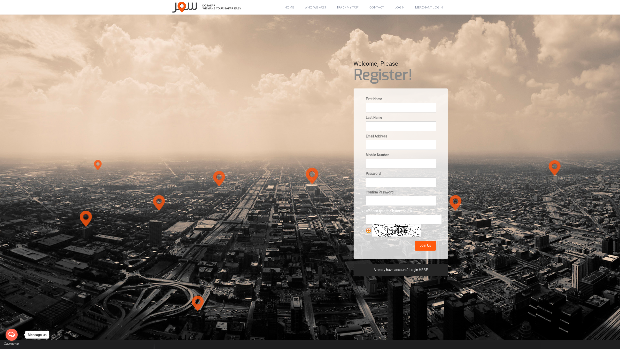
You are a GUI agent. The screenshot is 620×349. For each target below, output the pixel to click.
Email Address (376, 136)
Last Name (374, 117)
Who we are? (315, 7)
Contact (376, 7)
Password (373, 173)
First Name (374, 99)
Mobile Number (377, 155)
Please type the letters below (389, 211)
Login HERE (418, 270)
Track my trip (348, 7)
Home (289, 7)
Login (399, 7)
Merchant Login (429, 7)
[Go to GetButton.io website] (11, 344)
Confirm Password (380, 192)
